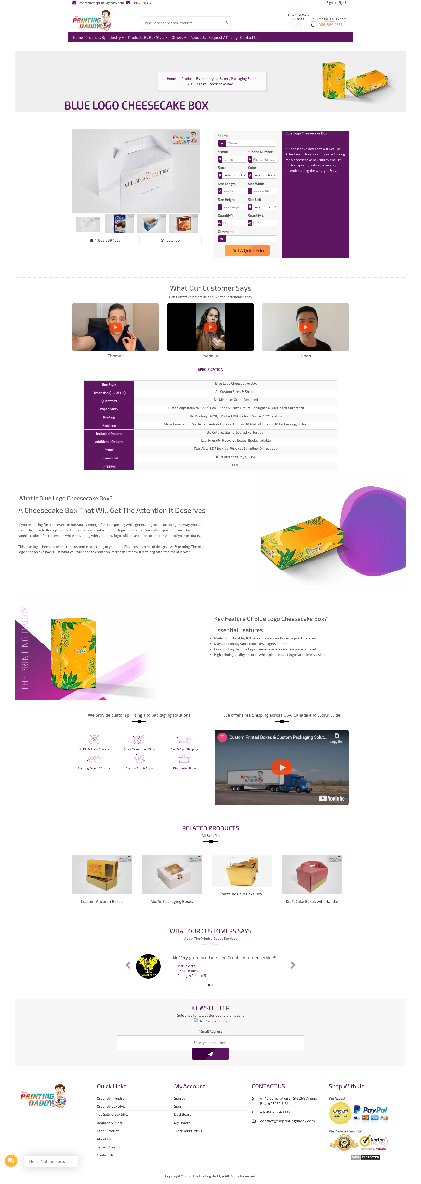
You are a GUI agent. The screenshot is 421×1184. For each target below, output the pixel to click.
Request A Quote (110, 1123)
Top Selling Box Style (113, 1114)
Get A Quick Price (248, 250)
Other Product (108, 1131)
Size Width (256, 184)
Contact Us (249, 37)
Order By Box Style (111, 1106)
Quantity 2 (256, 215)
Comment (225, 231)
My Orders (183, 1123)
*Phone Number (260, 152)
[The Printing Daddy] (92, 19)
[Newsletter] (210, 1054)
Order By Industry (110, 1098)
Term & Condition (110, 1147)
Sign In (331, 3)
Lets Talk (173, 240)
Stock (222, 167)
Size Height (226, 199)
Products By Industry (103, 37)
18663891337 (142, 3)
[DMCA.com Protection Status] (365, 1156)
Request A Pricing (223, 37)
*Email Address (210, 1031)
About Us (198, 37)
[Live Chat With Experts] (299, 27)
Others (177, 37)
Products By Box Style (146, 37)
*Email (223, 152)
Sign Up (343, 3)
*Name (223, 135)
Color (252, 167)
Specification (210, 369)
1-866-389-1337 (107, 240)
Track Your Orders (188, 1131)
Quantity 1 (225, 215)
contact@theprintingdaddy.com (101, 3)
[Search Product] (226, 22)
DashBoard (183, 1114)
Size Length (227, 184)
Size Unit (254, 199)
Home (78, 37)
